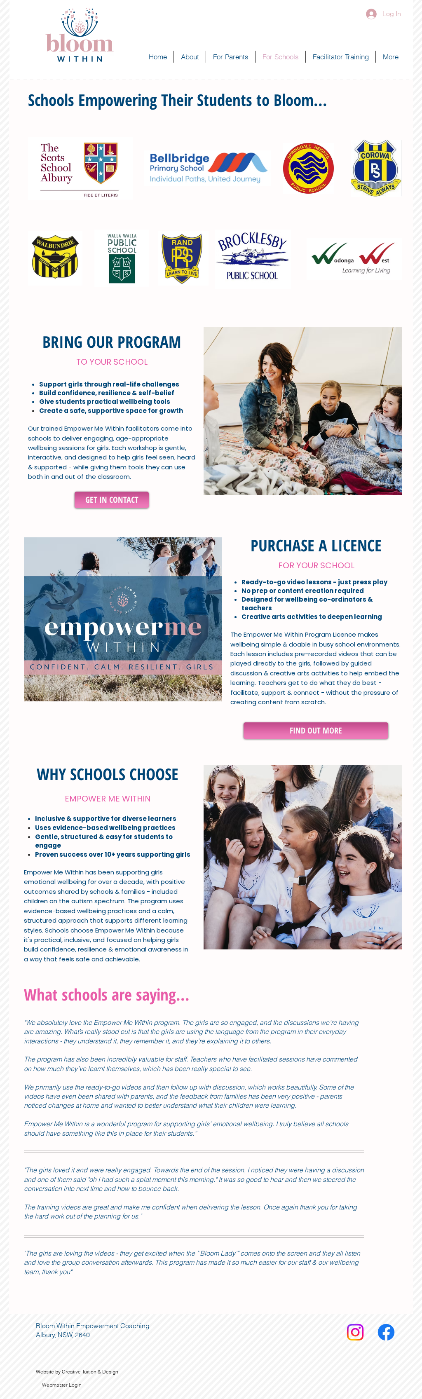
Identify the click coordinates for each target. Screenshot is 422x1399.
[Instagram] (355, 1332)
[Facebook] (386, 1332)
